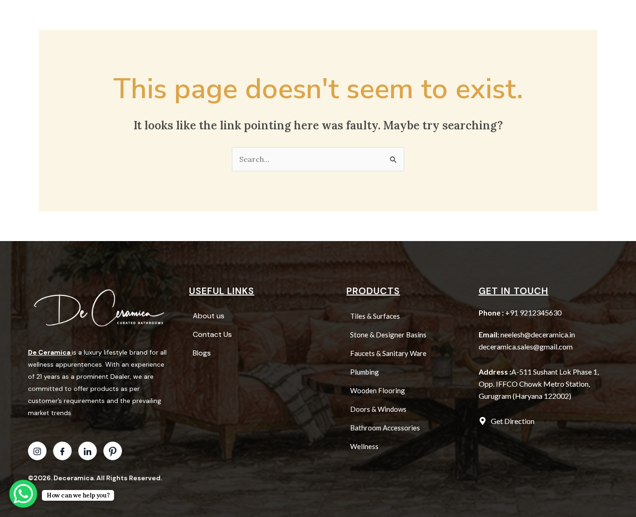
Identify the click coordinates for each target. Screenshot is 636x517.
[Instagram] (37, 451)
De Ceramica (49, 352)
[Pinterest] (112, 451)
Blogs (449, 17)
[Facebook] (62, 451)
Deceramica (74, 478)
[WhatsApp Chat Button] (23, 494)
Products (300, 17)
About (353, 17)
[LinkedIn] (87, 451)
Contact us (495, 17)
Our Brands (401, 17)
